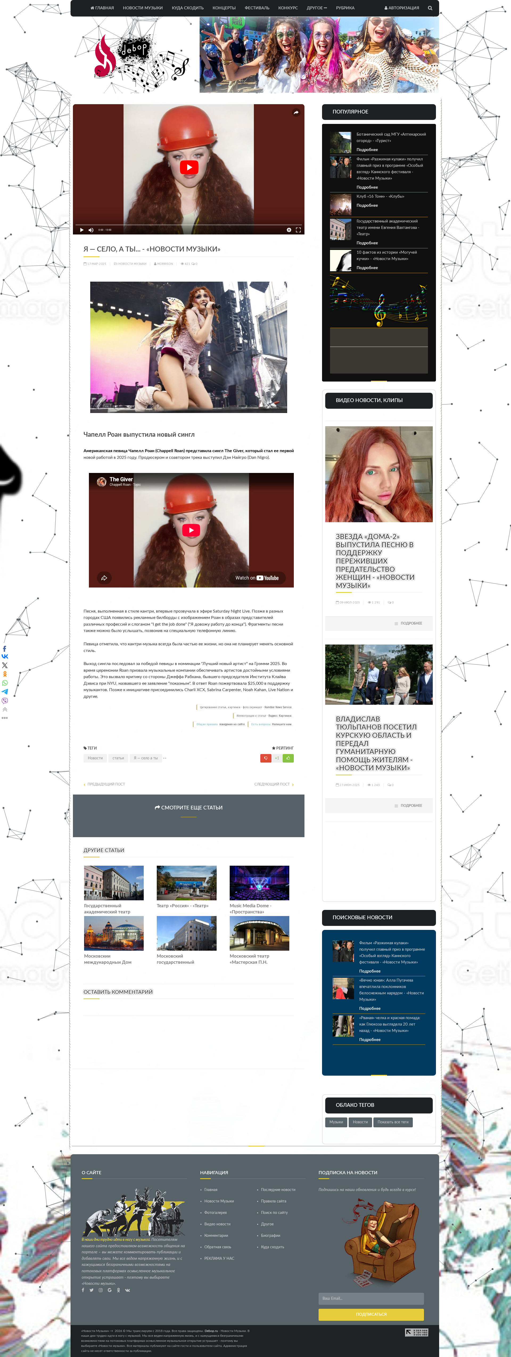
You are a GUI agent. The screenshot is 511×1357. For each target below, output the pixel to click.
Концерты (224, 8)
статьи (118, 758)
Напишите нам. (282, 724)
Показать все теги (393, 1122)
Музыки (336, 1122)
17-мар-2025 (96, 264)
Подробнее (367, 150)
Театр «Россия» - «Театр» (183, 906)
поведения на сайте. (232, 724)
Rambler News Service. (278, 707)
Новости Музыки (143, 8)
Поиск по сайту (274, 1213)
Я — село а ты (146, 758)
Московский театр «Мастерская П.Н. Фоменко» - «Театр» (250, 962)
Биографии (270, 1236)
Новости (95, 758)
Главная (104, 8)
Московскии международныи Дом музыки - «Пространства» (111, 962)
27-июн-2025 (349, 785)
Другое (315, 8)
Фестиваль (257, 8)
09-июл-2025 (349, 602)
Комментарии (216, 1236)
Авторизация (403, 8)
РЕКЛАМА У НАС (219, 1259)
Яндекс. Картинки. (280, 716)
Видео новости (217, 1224)
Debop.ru (211, 1330)
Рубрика (345, 8)
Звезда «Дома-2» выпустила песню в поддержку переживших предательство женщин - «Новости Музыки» (375, 561)
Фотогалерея (215, 1213)
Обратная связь (217, 1247)
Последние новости (278, 1190)
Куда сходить (188, 8)
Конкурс (288, 8)
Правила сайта (273, 1201)
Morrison (164, 264)
